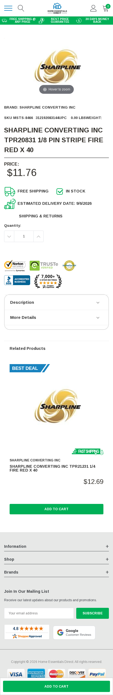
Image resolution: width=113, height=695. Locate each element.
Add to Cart (56, 509)
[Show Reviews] (98, 303)
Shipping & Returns (41, 216)
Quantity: (12, 225)
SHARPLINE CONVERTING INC (47, 107)
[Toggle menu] (8, 8)
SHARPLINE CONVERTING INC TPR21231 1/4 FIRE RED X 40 (52, 468)
